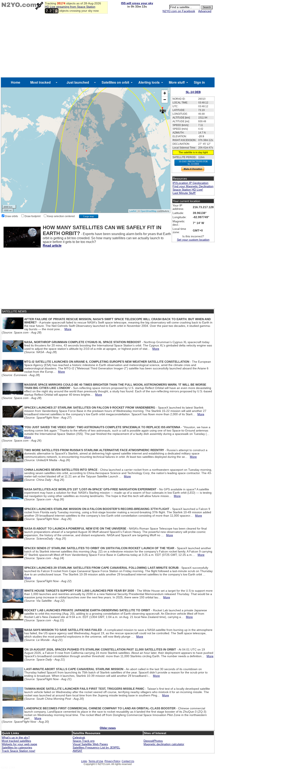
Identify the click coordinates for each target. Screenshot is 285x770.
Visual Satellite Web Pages (90, 744)
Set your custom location (193, 239)
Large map (88, 216)
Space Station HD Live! (188, 189)
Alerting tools (149, 82)
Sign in (199, 82)
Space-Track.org (84, 740)
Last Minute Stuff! (184, 193)
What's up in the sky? (16, 737)
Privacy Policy (112, 761)
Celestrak (79, 737)
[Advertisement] (107, 46)
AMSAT (77, 750)
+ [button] (164, 93)
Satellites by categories (17, 747)
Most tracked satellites (16, 740)
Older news (108, 728)
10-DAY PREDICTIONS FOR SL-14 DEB (193, 162)
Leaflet (132, 211)
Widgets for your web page (19, 744)
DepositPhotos (153, 740)
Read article (52, 245)
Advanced (204, 11)
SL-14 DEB (193, 92)
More (67, 329)
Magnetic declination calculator (164, 744)
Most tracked (40, 82)
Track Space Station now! (18, 750)
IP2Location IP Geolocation (190, 183)
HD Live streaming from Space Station (70, 6)
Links (84, 761)
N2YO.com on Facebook (179, 11)
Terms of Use (95, 761)
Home (15, 82)
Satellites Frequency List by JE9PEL (96, 747)
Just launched (78, 82)
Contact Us (128, 761)
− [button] (164, 99)
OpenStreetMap (148, 211)
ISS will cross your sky (137, 3)
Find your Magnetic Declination (193, 186)
